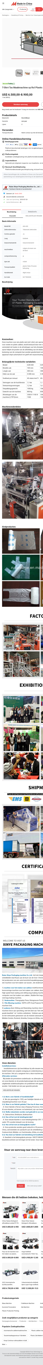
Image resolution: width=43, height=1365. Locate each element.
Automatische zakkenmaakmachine (15, 1330)
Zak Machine (25, 1307)
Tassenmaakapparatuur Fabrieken (15, 1335)
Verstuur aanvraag (21, 104)
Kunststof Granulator (9, 1307)
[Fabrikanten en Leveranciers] (21, 4)
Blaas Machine (7, 1303)
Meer (4, 1344)
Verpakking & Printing (17, 15)
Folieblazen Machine (27, 1303)
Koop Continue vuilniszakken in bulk (15, 1340)
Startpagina (5, 15)
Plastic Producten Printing (10, 1311)
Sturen (20, 1186)
